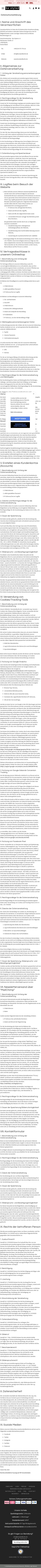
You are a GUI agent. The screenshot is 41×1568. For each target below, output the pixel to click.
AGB (19, 1491)
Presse (23, 1486)
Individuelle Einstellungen (20, 425)
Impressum (25, 1493)
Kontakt (32, 1491)
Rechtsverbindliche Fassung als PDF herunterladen (15, 1473)
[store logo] (12, 8)
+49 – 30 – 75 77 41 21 (20, 1539)
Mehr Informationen (16, 412)
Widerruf (15, 1493)
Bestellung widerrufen (20, 1542)
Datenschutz (10, 1491)
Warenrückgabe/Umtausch (20, 1489)
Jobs (17, 1486)
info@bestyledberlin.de (20, 1537)
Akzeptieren (20, 418)
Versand (32, 1486)
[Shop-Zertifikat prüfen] (20, 1554)
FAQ (24, 1491)
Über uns (9, 1486)
